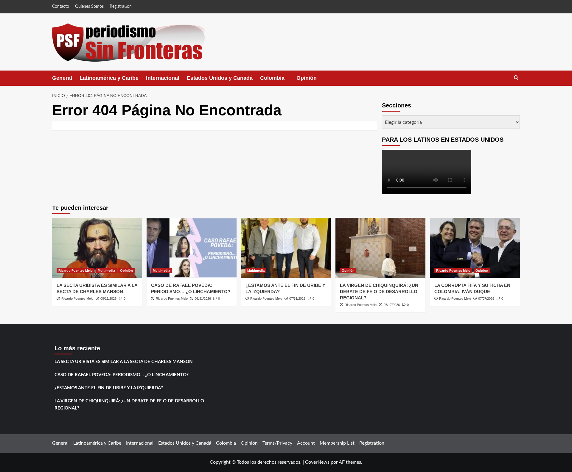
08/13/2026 (108, 298)
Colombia (278, 80)
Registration (121, 6)
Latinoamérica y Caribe (109, 78)
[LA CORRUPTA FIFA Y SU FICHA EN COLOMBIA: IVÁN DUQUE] (475, 248)
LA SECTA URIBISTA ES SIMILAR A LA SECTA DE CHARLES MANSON (124, 362)
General (62, 78)
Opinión (312, 80)
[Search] (516, 78)
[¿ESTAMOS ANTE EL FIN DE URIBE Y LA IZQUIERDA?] (286, 248)
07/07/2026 (486, 298)
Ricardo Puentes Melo (75, 270)
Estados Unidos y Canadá (220, 78)
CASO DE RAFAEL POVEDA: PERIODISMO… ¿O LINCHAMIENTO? (122, 375)
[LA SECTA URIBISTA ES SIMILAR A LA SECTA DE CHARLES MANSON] (97, 248)
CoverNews (317, 462)
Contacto (60, 6)
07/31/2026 (203, 298)
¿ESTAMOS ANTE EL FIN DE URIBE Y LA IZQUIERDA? (109, 388)
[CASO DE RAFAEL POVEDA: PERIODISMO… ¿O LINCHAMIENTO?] (192, 248)
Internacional (162, 78)
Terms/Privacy (277, 443)
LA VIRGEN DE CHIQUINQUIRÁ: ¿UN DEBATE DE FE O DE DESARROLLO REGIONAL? (379, 291)
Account (306, 443)
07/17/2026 (392, 305)
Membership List (337, 443)
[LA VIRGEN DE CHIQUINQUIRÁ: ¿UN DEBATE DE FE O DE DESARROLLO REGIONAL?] (380, 248)
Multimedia (106, 270)
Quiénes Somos (89, 6)
